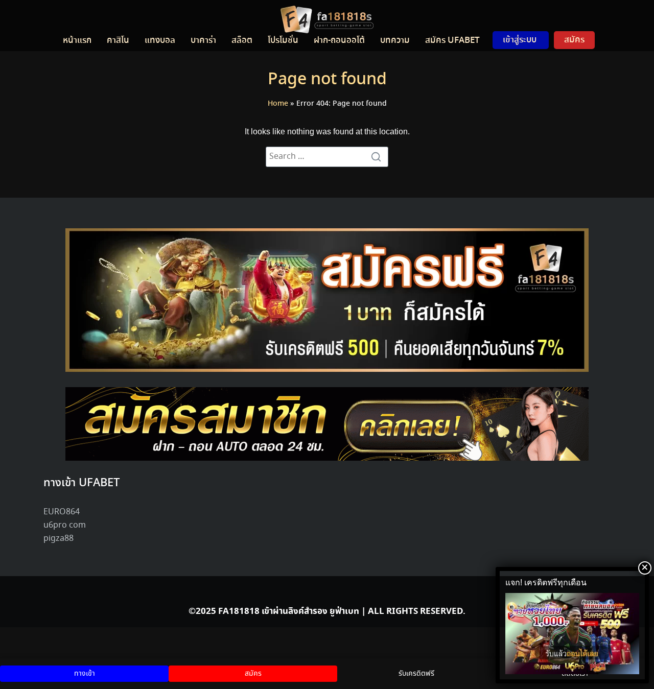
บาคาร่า (203, 40)
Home (278, 104)
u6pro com (64, 525)
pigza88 (58, 538)
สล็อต (241, 40)
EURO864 (61, 512)
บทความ (395, 40)
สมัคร (574, 39)
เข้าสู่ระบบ (519, 39)
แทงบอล (160, 40)
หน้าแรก (77, 40)
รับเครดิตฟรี (416, 674)
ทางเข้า (84, 674)
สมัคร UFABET (452, 40)
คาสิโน (118, 40)
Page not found (327, 79)
